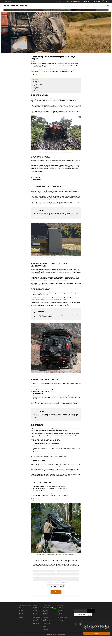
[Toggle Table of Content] (78, 80)
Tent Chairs (45, 617)
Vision (20, 614)
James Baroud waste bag (41, 374)
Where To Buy (84, 6)
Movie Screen (45, 613)
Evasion (20, 608)
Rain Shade (45, 610)
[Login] (106, 1)
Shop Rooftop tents (71, 6)
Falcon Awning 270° (36, 616)
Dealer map (60, 607)
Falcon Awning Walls (36, 617)
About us (60, 613)
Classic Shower (35, 614)
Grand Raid (21, 610)
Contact (102, 6)
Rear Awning (35, 613)
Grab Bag (34, 90)
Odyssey (21, 617)
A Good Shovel (35, 82)
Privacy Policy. (56, 634)
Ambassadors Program (62, 617)
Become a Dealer (61, 616)
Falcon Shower (35, 620)
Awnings (35, 605)
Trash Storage (35, 87)
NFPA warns (74, 271)
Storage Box (45, 619)
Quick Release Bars (48, 607)
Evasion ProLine (22, 607)
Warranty (60, 614)
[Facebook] (75, 624)
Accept (96, 633)
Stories (94, 6)
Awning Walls (35, 611)
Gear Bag (45, 626)
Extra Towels (35, 88)
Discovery (21, 613)
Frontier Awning (36, 623)
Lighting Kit (45, 611)
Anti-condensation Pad (47, 622)
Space (20, 611)
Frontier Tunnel (35, 624)
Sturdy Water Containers (38, 84)
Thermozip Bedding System (49, 608)
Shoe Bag (45, 614)
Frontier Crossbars (46, 620)
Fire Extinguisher (36, 85)
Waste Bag (45, 627)
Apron (44, 616)
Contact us (60, 611)
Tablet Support (46, 629)
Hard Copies (35, 91)
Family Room (35, 607)
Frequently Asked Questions (63, 622)
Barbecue (45, 624)
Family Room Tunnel (36, 608)
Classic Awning (35, 610)
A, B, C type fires (40, 284)
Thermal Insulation (46, 623)
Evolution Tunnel (36, 622)
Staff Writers (60, 610)
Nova (20, 616)
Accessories (46, 605)
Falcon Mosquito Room (37, 619)
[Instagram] (80, 624)
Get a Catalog (60, 620)
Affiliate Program (61, 619)
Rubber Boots (35, 81)
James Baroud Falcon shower (37, 257)
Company (60, 605)
